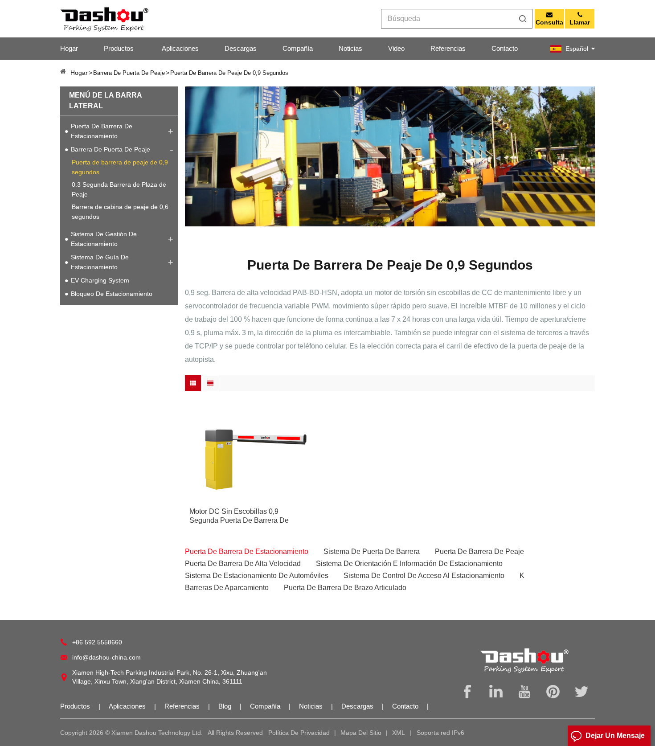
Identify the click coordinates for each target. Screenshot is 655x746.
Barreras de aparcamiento (227, 587)
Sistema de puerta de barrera (371, 551)
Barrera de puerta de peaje (110, 149)
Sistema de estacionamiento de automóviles (256, 575)
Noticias (350, 48)
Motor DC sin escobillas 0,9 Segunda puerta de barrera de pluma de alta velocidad (239, 516)
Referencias (448, 48)
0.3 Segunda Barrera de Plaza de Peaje (119, 189)
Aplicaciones (180, 48)
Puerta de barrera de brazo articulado (345, 587)
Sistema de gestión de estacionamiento (104, 238)
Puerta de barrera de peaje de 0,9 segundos (120, 167)
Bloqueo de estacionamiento (111, 293)
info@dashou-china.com (106, 657)
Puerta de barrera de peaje (479, 551)
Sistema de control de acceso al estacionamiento (424, 575)
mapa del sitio (360, 732)
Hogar (69, 48)
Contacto (504, 48)
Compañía (297, 48)
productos (119, 48)
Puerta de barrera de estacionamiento (101, 131)
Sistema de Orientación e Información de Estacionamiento (409, 563)
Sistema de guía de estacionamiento (100, 262)
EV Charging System (100, 280)
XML (398, 732)
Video (396, 48)
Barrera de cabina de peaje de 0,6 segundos (120, 211)
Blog (225, 706)
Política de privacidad (299, 732)
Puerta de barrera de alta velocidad (243, 563)
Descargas (241, 48)
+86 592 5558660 (97, 642)
